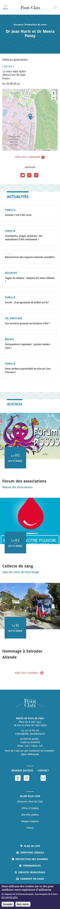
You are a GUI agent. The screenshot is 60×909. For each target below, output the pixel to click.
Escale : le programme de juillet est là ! (27, 302)
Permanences (32, 865)
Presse (30, 827)
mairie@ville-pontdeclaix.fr (30, 733)
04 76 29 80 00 (30, 730)
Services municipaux (31, 872)
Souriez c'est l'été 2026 (18, 215)
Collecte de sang (17, 566)
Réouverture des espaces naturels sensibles (30, 257)
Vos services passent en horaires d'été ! (27, 323)
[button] (30, 116)
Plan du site (32, 846)
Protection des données (32, 859)
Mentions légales (32, 852)
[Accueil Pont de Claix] (30, 7)
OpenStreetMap (46, 150)
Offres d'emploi (30, 808)
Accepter (8, 904)
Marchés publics (30, 814)
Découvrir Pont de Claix (30, 801)
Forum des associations (24, 481)
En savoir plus (10, 897)
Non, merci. (23, 904)
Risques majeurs (30, 821)
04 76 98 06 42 (11, 83)
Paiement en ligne (32, 878)
